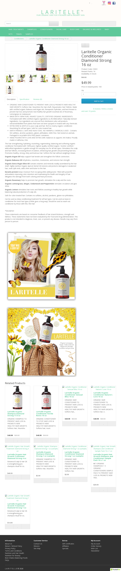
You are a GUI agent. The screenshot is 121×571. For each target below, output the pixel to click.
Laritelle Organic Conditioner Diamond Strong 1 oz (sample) (74, 454)
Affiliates (65, 546)
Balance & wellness (92, 29)
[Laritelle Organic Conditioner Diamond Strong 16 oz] (41, 57)
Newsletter (95, 551)
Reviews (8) (37, 99)
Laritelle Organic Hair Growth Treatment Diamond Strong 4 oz (16, 456)
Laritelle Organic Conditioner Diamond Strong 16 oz (49, 39)
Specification (24, 99)
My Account (95, 544)
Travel (19, 34)
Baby (107, 29)
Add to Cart (98, 101)
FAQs (7, 560)
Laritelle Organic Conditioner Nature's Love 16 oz (102, 395)
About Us (8, 544)
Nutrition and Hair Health (14, 553)
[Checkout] (97, 3)
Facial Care (61, 29)
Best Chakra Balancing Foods (16, 558)
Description (11, 99)
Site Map (37, 548)
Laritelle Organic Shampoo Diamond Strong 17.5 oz (15, 413)
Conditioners (46, 29)
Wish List (94, 548)
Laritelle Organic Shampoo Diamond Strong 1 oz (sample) (45, 454)
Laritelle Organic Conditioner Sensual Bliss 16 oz (74, 395)
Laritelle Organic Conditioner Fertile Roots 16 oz (44, 413)
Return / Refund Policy (13, 546)
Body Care (74, 29)
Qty (82, 90)
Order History (96, 546)
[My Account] (88, 3)
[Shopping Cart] (94, 3)
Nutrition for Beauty (12, 555)
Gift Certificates (68, 544)
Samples (29, 34)
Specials (65, 548)
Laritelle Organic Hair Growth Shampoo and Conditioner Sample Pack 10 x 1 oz (103, 457)
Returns (37, 546)
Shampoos (32, 29)
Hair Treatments (16, 29)
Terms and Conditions (13, 551)
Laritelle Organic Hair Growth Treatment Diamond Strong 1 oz (16, 506)
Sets (10, 34)
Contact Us (38, 544)
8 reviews (96, 109)
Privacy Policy (10, 548)
